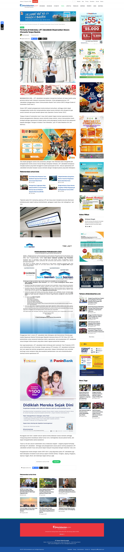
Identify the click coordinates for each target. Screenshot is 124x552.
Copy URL (56, 461)
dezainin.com (101, 549)
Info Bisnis (42, 6)
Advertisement (80, 549)
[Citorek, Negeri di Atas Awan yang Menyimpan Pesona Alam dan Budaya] (28, 502)
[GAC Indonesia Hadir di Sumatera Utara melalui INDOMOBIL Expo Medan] (83, 324)
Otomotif (56, 6)
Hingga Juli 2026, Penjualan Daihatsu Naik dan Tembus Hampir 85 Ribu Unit (95, 316)
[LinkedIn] (87, 226)
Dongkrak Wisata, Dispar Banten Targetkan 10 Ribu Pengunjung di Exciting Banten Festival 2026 (66, 187)
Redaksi (78, 1)
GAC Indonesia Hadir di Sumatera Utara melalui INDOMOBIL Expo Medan (94, 323)
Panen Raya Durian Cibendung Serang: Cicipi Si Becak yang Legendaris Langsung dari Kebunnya (84, 395)
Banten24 (100, 6)
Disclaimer (92, 1)
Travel (62, 6)
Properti (89, 6)
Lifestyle (68, 6)
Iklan (83, 1)
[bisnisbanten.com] (29, 6)
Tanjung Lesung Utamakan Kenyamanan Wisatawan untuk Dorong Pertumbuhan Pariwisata (67, 491)
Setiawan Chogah (90, 219)
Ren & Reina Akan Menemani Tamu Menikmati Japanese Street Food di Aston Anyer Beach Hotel (38, 178)
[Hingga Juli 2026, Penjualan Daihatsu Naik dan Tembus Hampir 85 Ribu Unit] (83, 317)
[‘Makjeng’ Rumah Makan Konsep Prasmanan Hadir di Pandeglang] (67, 502)
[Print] (2, 28)
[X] (2, 25)
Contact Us (87, 549)
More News (91, 336)
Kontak (97, 1)
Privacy (86, 1)
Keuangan (49, 6)
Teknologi (75, 6)
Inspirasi (82, 6)
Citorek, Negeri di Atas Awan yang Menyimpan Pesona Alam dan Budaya (28, 510)
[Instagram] (91, 226)
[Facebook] (86, 226)
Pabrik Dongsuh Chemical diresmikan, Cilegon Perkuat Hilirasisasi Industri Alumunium (58, 1)
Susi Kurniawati (26, 35)
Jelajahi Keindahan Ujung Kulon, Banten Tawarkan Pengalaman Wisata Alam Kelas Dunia (66, 178)
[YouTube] (89, 226)
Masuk (101, 1)
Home (22, 24)
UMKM (94, 6)
